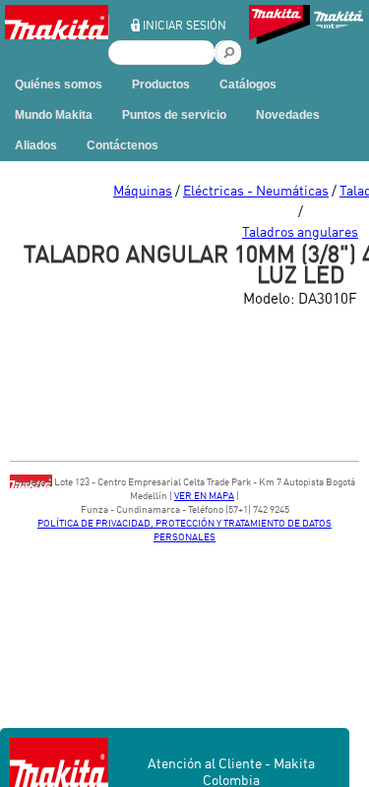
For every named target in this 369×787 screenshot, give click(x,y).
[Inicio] (56, 35)
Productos (161, 84)
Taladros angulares (300, 231)
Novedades (288, 115)
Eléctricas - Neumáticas (256, 190)
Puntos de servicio (174, 115)
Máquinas (142, 190)
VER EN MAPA (204, 495)
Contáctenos (122, 145)
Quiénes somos (58, 84)
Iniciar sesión (184, 25)
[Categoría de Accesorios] (279, 27)
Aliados (36, 145)
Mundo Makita (53, 115)
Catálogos (248, 84)
